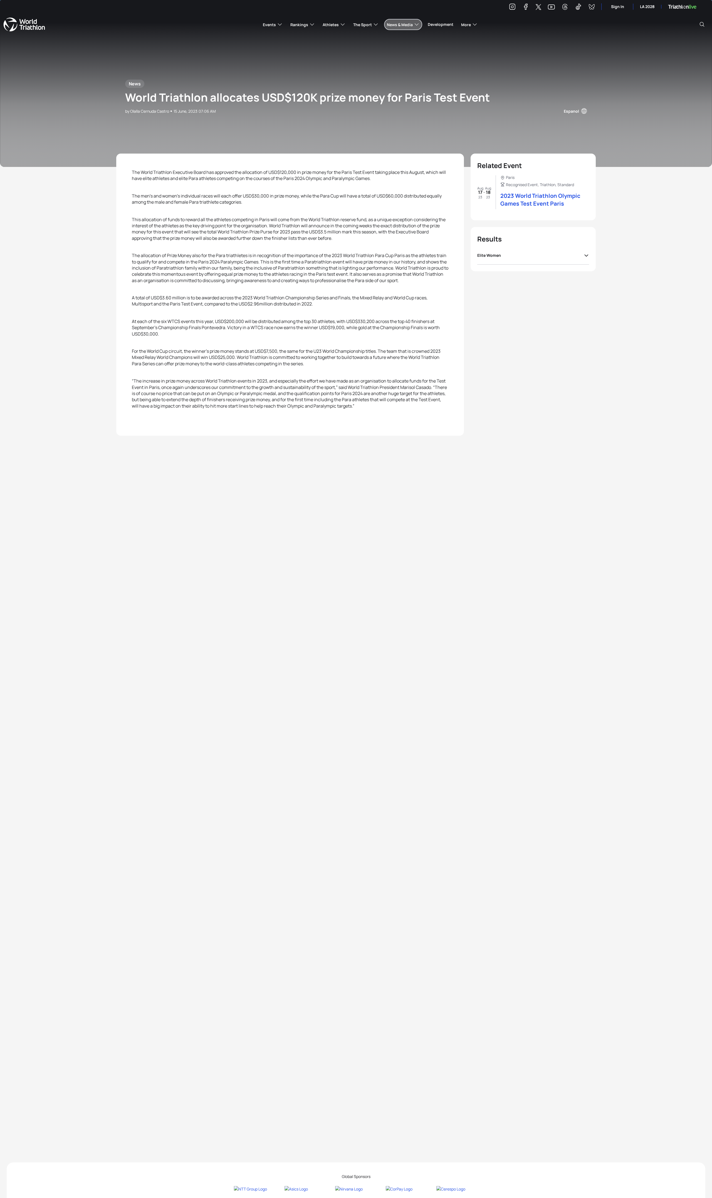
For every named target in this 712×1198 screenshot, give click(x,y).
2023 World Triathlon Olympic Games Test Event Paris (540, 199)
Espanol (571, 111)
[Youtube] (551, 7)
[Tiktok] (578, 7)
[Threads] (565, 7)
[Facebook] (525, 7)
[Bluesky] (591, 7)
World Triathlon (24, 24)
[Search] (702, 24)
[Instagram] (512, 7)
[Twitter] (538, 7)
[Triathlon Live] (682, 7)
